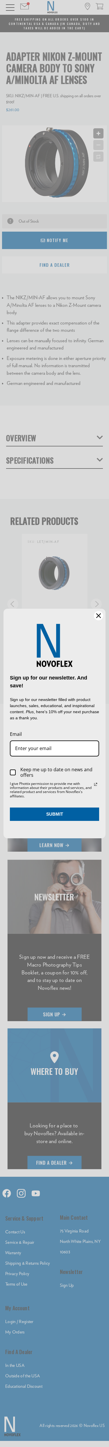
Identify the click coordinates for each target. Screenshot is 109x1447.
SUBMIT (54, 814)
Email (16, 734)
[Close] (99, 616)
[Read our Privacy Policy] (95, 784)
